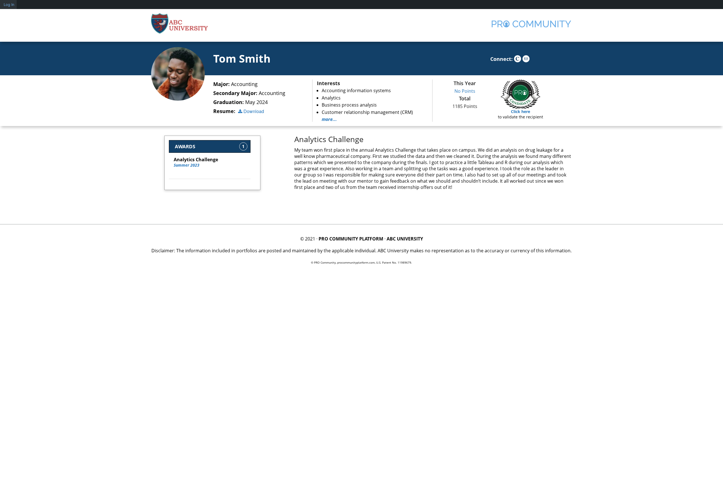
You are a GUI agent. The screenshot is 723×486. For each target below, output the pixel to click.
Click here (520, 111)
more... (329, 119)
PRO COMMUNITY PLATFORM (351, 239)
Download (253, 111)
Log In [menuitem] (9, 4)
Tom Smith (242, 58)
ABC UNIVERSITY (405, 239)
